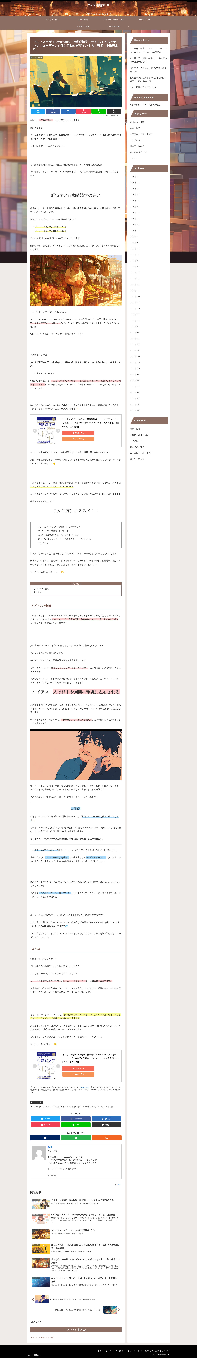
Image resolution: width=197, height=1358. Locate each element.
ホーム (135, 158)
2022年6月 (135, 392)
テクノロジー (136, 140)
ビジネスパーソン (47, 1107)
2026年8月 (135, 176)
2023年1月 (135, 350)
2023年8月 (135, 314)
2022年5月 (135, 398)
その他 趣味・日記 (140, 435)
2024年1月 (135, 290)
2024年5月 (135, 266)
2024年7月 (135, 254)
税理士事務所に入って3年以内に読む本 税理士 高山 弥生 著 (149, 80)
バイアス (35, 1107)
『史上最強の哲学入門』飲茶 (143, 87)
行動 (101, 1107)
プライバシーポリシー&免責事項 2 (140, 1351)
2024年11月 (135, 236)
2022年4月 (135, 404)
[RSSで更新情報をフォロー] (107, 1137)
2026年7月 (135, 182)
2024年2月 (135, 284)
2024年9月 (135, 242)
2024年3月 (135, 278)
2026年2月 (135, 194)
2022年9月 (135, 374)
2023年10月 (135, 308)
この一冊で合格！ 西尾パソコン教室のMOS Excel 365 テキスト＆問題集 (148, 50)
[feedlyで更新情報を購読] (76, 1137)
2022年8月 (135, 380)
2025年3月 (135, 218)
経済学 (94, 1107)
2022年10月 (135, 368)
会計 (57, 1107)
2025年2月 (135, 224)
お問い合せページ (138, 152)
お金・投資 (135, 128)
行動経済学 (109, 1107)
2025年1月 (135, 230)
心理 (64, 1107)
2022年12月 (135, 356)
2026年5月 (135, 188)
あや (50, 1147)
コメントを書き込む (76, 1329)
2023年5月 (135, 332)
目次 (73, 583)
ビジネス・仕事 (37, 1102)
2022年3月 (135, 410)
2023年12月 (135, 296)
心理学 (71, 1107)
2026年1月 (135, 200)
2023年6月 (135, 326)
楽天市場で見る (78, 433)
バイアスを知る (42, 589)
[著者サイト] (45, 1137)
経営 (78, 1107)
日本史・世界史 (137, 146)
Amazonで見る (78, 439)
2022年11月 (135, 362)
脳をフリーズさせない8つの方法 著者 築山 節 (149, 70)
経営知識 (86, 1107)
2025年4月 (135, 212)
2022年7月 (135, 386)
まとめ (38, 592)
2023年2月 (135, 344)
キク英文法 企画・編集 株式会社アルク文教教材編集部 (148, 60)
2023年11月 (135, 302)
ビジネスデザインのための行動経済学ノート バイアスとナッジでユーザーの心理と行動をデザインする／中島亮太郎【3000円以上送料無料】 (90, 423)
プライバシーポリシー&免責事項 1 (113, 1351)
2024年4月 (135, 272)
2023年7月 (135, 320)
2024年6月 (135, 260)
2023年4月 (135, 338)
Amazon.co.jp (84, 1087)
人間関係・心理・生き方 (141, 134)
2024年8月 (135, 248)
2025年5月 (135, 206)
